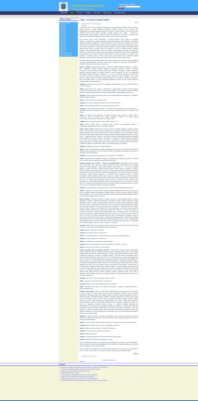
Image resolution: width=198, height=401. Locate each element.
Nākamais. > (113, 360)
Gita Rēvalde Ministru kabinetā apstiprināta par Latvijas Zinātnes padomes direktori (84, 380)
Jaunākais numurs (65, 23)
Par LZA (79, 12)
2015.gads (63, 36)
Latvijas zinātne (65, 16)
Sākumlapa (64, 12)
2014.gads (63, 38)
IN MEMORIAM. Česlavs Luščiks (70, 373)
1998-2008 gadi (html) (66, 53)
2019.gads (63, 27)
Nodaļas (88, 12)
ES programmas (119, 12)
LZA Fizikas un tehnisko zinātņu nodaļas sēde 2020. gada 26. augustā (80, 369)
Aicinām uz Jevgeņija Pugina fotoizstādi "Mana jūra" (75, 371)
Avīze (72, 12)
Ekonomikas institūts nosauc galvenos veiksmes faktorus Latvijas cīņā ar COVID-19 (84, 367)
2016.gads (63, 34)
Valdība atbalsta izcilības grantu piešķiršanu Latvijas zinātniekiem (79, 375)
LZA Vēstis (96, 12)
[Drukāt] (136, 22)
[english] (120, 8)
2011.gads (63, 44)
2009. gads (63, 49)
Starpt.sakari (107, 12)
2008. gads (63, 51)
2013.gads (63, 40)
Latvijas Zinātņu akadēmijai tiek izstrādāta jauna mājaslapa (77, 376)
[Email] (137, 22)
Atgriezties (82, 361)
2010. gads (63, 47)
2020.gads (63, 25)
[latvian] (122, 8)
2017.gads (63, 31)
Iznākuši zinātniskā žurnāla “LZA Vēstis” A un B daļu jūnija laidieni (79, 378)
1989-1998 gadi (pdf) (66, 55)
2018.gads (63, 29)
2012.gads (63, 42)
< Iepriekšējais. (105, 360)
